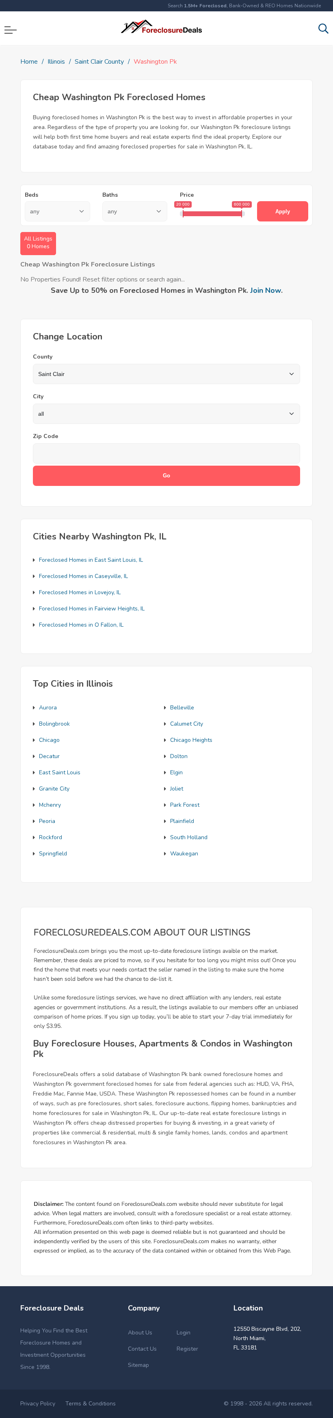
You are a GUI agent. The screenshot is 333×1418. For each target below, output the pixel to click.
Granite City (54, 789)
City (38, 396)
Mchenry (50, 805)
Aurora (48, 707)
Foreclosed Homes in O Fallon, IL (81, 625)
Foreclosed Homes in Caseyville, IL (83, 576)
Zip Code (45, 436)
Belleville (182, 707)
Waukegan (184, 853)
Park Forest (184, 805)
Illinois (56, 61)
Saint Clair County (99, 61)
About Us (140, 1332)
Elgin (176, 772)
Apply (282, 211)
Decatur (49, 756)
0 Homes (38, 242)
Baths (110, 195)
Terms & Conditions (90, 1403)
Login (183, 1332)
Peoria (47, 821)
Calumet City (186, 724)
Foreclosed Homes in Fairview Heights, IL (92, 608)
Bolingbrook (54, 724)
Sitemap (138, 1365)
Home (29, 61)
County (42, 357)
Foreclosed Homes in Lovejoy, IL (80, 592)
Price (187, 195)
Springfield (53, 853)
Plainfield (182, 821)
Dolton (179, 756)
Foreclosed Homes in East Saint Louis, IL (91, 560)
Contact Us (142, 1349)
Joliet (176, 789)
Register (187, 1349)
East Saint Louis (59, 772)
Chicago (49, 740)
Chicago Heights (191, 740)
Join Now (265, 290)
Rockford (50, 837)
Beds (31, 195)
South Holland (189, 837)
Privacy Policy (37, 1403)
